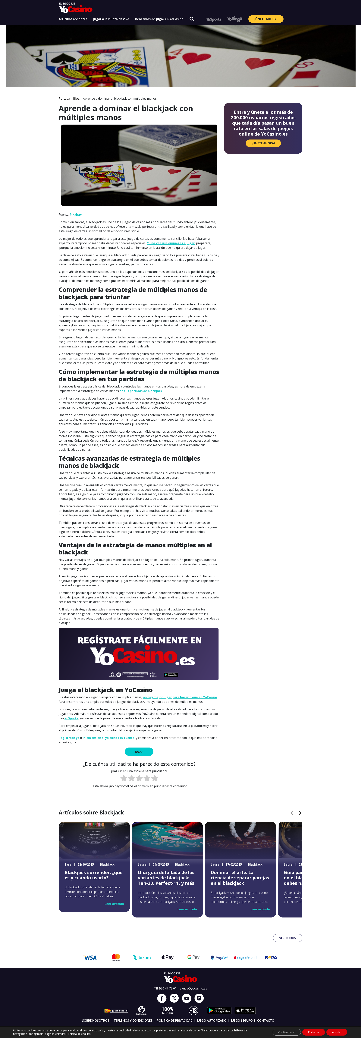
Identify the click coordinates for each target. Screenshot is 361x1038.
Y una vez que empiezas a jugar (171, 243)
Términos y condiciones (133, 1020)
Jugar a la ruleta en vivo (111, 19)
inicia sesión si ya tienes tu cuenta (108, 738)
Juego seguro (242, 1020)
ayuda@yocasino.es (193, 988)
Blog (76, 98)
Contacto (265, 1020)
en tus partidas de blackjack (141, 391)
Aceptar (336, 1032)
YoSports (71, 718)
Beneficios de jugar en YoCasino (159, 19)
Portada (64, 98)
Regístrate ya (69, 738)
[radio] (123, 779)
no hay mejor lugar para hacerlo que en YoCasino (180, 697)
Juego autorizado (212, 1020)
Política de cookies (79, 1034)
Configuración (286, 1032)
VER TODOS (287, 938)
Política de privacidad (175, 1020)
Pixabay (76, 214)
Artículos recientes (73, 19)
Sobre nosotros (95, 1020)
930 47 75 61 (168, 988)
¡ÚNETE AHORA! (266, 19)
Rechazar (313, 1032)
